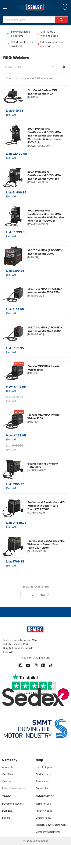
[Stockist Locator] (65, 8)
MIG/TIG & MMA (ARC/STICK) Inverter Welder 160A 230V (45, 331)
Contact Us (42, 789)
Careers (6, 781)
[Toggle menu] (5, 7)
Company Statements (48, 832)
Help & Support (45, 767)
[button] (64, 67)
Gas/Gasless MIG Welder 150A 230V (42, 467)
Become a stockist (12, 804)
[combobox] (35, 19)
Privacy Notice (44, 811)
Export (6, 818)
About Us (7, 767)
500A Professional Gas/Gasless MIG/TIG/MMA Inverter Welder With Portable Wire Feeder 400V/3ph (45, 217)
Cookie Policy (43, 818)
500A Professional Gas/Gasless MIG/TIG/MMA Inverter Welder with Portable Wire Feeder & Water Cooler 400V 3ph (45, 137)
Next (43, 595)
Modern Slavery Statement (51, 825)
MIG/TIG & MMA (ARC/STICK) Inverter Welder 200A (45, 254)
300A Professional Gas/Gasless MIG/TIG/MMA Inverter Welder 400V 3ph (44, 177)
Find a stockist (44, 774)
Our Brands (9, 774)
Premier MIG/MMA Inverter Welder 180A (43, 370)
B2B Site (7, 811)
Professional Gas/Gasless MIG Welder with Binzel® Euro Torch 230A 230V (46, 546)
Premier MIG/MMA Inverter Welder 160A (43, 418)
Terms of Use (43, 804)
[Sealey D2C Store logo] (35, 7)
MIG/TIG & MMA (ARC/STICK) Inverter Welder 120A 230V (45, 292)
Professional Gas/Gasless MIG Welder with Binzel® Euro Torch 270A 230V (46, 507)
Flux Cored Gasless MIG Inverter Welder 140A (42, 94)
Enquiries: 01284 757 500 (35, 658)
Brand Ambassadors (14, 789)
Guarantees (42, 781)
